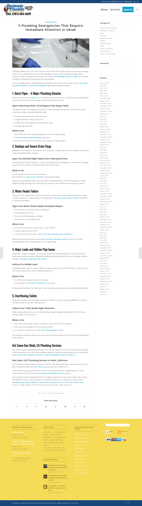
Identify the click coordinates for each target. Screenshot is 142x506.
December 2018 (106, 248)
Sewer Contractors (106, 48)
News (102, 33)
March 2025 (104, 127)
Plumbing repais (105, 43)
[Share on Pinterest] (36, 406)
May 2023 (103, 181)
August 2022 (104, 204)
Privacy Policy (66, 503)
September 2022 (106, 201)
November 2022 (106, 196)
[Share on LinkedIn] (46, 406)
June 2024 (103, 150)
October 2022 (105, 199)
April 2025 (103, 124)
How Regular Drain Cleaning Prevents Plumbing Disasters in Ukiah (57, 478)
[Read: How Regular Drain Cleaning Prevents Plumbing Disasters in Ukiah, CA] (45, 466)
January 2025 (104, 132)
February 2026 (105, 98)
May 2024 (103, 152)
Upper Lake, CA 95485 (81, 466)
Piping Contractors (106, 38)
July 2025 (103, 116)
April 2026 (103, 93)
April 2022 (103, 214)
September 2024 (106, 142)
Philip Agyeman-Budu (57, 393)
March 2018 (104, 266)
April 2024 (103, 155)
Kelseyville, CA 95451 (81, 473)
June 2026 (103, 88)
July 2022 (103, 207)
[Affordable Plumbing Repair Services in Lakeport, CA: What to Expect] (1, 253)
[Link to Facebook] (137, 1)
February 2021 (105, 245)
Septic (102, 46)
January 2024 (104, 163)
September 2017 (106, 281)
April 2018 (103, 263)
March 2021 (104, 243)
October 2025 (105, 109)
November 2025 (106, 106)
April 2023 (103, 183)
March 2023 (104, 186)
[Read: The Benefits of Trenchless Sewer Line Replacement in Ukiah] (45, 487)
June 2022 (103, 209)
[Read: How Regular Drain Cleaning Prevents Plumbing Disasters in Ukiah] (45, 476)
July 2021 (103, 232)
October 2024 (105, 140)
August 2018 (104, 258)
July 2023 (103, 178)
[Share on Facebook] (17, 406)
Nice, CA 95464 (79, 448)
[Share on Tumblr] (55, 406)
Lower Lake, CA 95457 (81, 438)
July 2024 (103, 147)
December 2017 (106, 274)
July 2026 (103, 85)
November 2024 (106, 137)
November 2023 (106, 168)
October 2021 (105, 225)
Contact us (16, 385)
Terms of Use (75, 503)
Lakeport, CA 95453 (80, 452)
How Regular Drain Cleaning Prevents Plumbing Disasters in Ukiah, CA (57, 467)
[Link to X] (134, 1)
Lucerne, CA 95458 (80, 463)
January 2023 (104, 191)
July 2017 (103, 286)
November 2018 (106, 250)
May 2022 (103, 212)
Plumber (103, 41)
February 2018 (105, 268)
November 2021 (106, 222)
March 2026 (104, 96)
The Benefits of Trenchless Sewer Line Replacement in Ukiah (57, 488)
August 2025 (104, 114)
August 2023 (104, 176)
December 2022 (106, 194)
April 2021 (103, 240)
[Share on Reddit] (75, 406)
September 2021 (106, 227)
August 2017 (104, 284)
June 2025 (103, 119)
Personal (103, 36)
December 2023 (106, 165)
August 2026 (104, 83)
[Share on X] (27, 406)
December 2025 (106, 103)
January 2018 (104, 271)
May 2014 (103, 292)
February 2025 (105, 129)
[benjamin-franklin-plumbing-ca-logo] (18, 9)
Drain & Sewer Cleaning (108, 28)
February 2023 (105, 188)
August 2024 (104, 145)
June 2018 (103, 261)
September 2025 (106, 111)
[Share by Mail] (84, 406)
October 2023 (105, 170)
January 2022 (104, 217)
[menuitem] (104, 9)
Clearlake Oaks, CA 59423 (82, 470)
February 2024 (105, 160)
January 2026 (104, 101)
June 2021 (103, 235)
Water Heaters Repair (108, 54)
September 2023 (106, 173)
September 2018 (106, 256)
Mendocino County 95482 (82, 434)
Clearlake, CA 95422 (81, 445)
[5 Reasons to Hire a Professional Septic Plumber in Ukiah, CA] (140, 253)
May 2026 (103, 91)
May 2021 (103, 237)
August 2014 (104, 289)
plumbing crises (34, 98)
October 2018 (105, 253)
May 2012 (103, 294)
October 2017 (105, 279)
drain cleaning (38, 367)
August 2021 (104, 230)
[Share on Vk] (65, 406)
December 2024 (106, 134)
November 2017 (106, 276)
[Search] (137, 9)
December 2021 (106, 219)
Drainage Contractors (107, 30)
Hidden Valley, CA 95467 (82, 441)
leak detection (41, 283)
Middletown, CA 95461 (81, 456)
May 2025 (103, 122)
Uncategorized (51, 22)
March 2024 (104, 158)
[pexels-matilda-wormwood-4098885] (50, 53)
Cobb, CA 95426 (79, 459)
